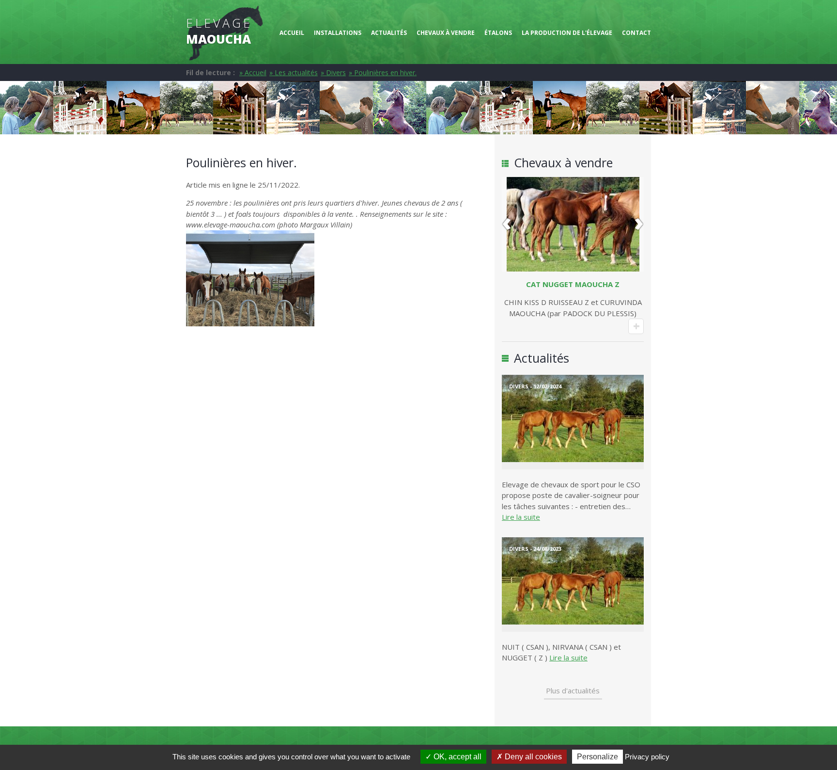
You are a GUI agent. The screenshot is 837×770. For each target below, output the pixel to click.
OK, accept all (456, 757)
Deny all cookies (532, 757)
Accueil (291, 33)
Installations (337, 33)
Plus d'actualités (573, 690)
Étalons (498, 33)
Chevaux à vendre (446, 33)
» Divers (333, 72)
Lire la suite (521, 517)
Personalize (597, 757)
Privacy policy (647, 757)
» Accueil (252, 72)
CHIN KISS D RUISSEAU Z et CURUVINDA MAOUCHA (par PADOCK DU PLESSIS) (573, 298)
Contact (636, 33)
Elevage (219, 31)
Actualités (389, 33)
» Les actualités (293, 72)
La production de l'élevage (567, 33)
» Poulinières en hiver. (383, 72)
